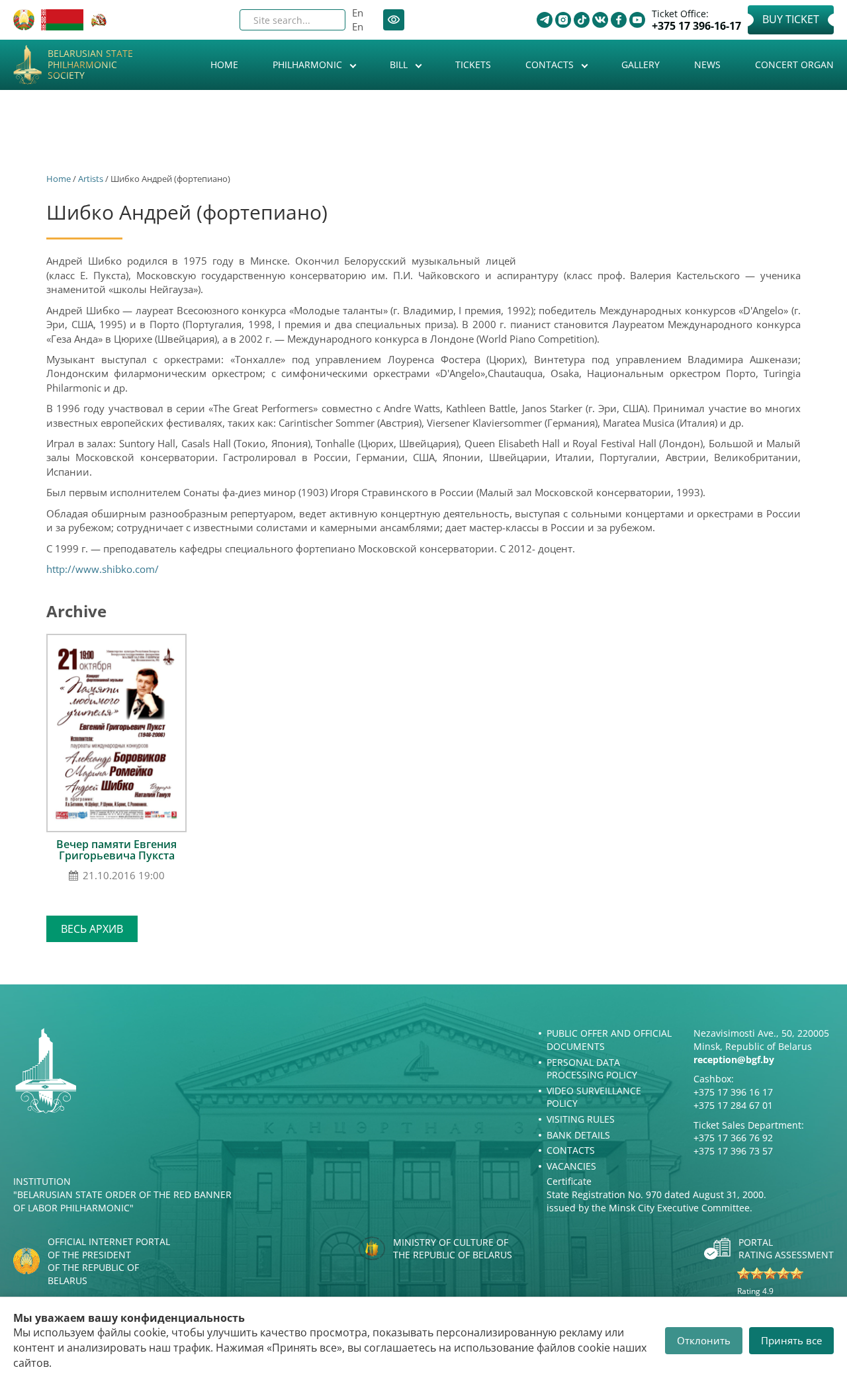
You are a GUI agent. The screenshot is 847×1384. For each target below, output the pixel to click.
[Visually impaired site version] (393, 19)
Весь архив (92, 929)
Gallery (640, 64)
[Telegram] (545, 20)
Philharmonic (309, 64)
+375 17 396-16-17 (696, 26)
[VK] (600, 20)
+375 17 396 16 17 (733, 1092)
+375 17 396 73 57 (733, 1151)
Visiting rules (581, 1119)
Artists (90, 179)
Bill (400, 64)
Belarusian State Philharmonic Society (90, 64)
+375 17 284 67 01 (733, 1105)
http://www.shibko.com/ (102, 569)
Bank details (578, 1135)
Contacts (550, 64)
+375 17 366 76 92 (733, 1137)
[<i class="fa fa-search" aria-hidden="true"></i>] (324, 20)
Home (224, 64)
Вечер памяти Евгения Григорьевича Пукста (116, 850)
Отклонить (704, 1340)
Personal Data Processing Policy (592, 1069)
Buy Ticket (790, 19)
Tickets (473, 64)
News (707, 64)
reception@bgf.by (733, 1059)
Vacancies (571, 1166)
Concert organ (794, 64)
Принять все (791, 1340)
